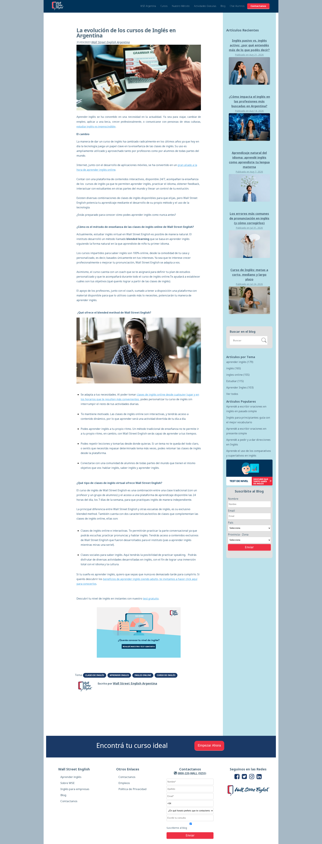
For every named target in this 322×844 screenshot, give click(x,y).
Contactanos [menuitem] (68, 801)
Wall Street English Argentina (110, 42)
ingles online (143, 675)
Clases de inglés (94, 675)
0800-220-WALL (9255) (192, 773)
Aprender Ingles (119, 675)
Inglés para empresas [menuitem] (74, 789)
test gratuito (151, 598)
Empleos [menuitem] (124, 783)
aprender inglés (239, 362)
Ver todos (232, 394)
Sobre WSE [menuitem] (67, 783)
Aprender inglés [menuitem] (70, 777)
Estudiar (235, 381)
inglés (233, 368)
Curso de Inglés (166, 675)
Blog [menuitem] (63, 795)
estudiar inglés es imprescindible (96, 126)
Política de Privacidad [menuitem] (132, 789)
